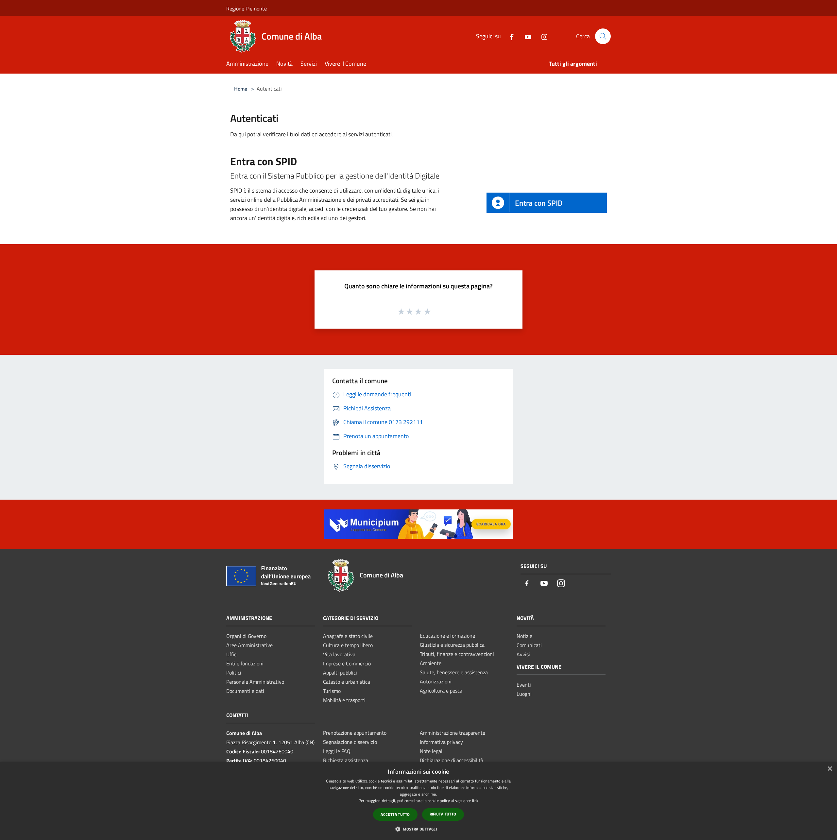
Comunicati (529, 645)
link (475, 800)
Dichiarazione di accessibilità (451, 760)
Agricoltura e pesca (441, 690)
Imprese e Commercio (347, 663)
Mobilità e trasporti (344, 700)
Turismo (332, 691)
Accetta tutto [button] (395, 814)
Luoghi (524, 694)
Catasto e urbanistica (346, 682)
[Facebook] (509, 36)
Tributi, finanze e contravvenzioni (457, 654)
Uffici (232, 654)
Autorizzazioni (436, 681)
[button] (418, 829)
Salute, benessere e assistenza (454, 672)
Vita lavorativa (339, 654)
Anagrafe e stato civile (348, 636)
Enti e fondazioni (245, 663)
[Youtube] (525, 36)
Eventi (524, 685)
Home (240, 89)
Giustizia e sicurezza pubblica (452, 645)
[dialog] (418, 801)
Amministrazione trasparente (452, 733)
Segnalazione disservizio (350, 742)
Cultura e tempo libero (348, 645)
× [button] (829, 768)
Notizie (524, 636)
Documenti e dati (245, 691)
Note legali (432, 751)
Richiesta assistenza (345, 760)
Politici (233, 673)
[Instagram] (541, 36)
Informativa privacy (441, 742)
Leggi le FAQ (336, 751)
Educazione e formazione (447, 636)
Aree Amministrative (249, 645)
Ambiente (430, 663)
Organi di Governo (246, 636)
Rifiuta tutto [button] (443, 814)
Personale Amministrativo (255, 682)
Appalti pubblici (340, 673)
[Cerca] (603, 36)
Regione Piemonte (246, 8)
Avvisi (523, 654)
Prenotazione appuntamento (354, 733)
